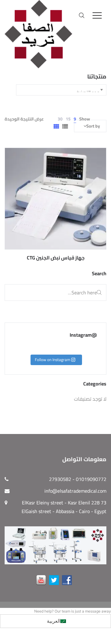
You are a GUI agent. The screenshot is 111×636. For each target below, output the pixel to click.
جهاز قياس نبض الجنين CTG (55, 257)
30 (60, 119)
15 (68, 119)
